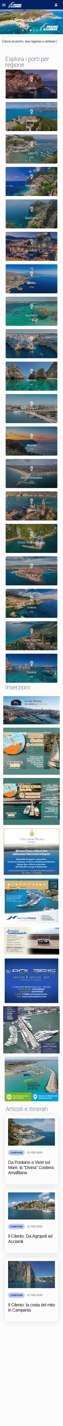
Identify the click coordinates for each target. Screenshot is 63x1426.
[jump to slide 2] (31, 30)
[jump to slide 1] (27, 30)
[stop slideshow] (37, 30)
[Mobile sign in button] (56, 5)
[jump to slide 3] (34, 30)
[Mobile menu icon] (4, 5)
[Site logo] (15, 5)
